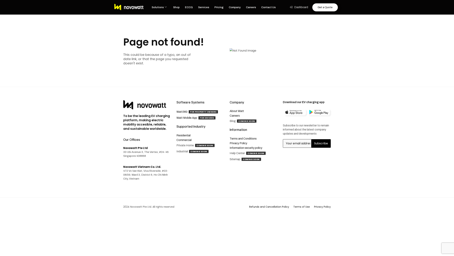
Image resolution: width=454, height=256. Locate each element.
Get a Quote (325, 7)
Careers (251, 7)
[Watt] (129, 7)
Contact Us (268, 7)
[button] (299, 7)
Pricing (218, 7)
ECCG (189, 7)
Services (203, 7)
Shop (176, 7)
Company (235, 7)
